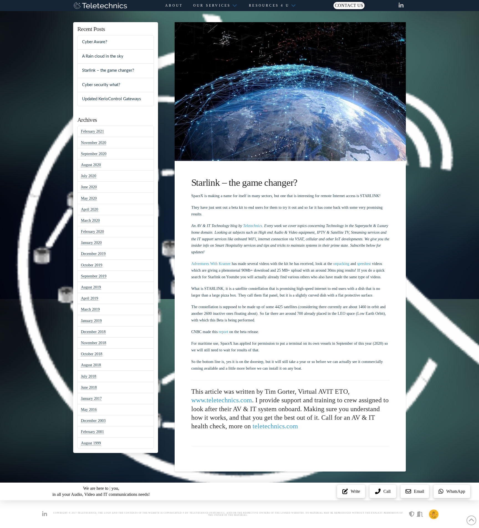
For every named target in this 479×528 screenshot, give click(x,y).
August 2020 (91, 165)
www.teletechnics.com (221, 400)
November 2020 (93, 143)
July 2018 (88, 376)
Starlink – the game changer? (108, 70)
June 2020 (89, 187)
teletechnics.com (275, 426)
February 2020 (92, 232)
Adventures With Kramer (211, 264)
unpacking (341, 264)
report (223, 332)
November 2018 (93, 343)
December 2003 (93, 421)
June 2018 (89, 387)
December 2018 (93, 332)
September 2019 (93, 276)
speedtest (364, 264)
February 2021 (92, 131)
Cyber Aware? (94, 42)
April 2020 (89, 209)
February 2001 (92, 432)
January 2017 (91, 398)
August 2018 (91, 365)
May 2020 (89, 198)
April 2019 (89, 298)
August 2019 (91, 287)
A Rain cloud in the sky (102, 56)
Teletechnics (252, 226)
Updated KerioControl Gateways (111, 99)
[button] (349, 5)
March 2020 (90, 220)
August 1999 (91, 443)
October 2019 (91, 265)
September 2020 (93, 154)
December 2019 (93, 254)
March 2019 (90, 309)
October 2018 (91, 354)
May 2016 (89, 410)
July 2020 (88, 176)
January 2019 (91, 321)
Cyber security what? (101, 85)
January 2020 (91, 243)
